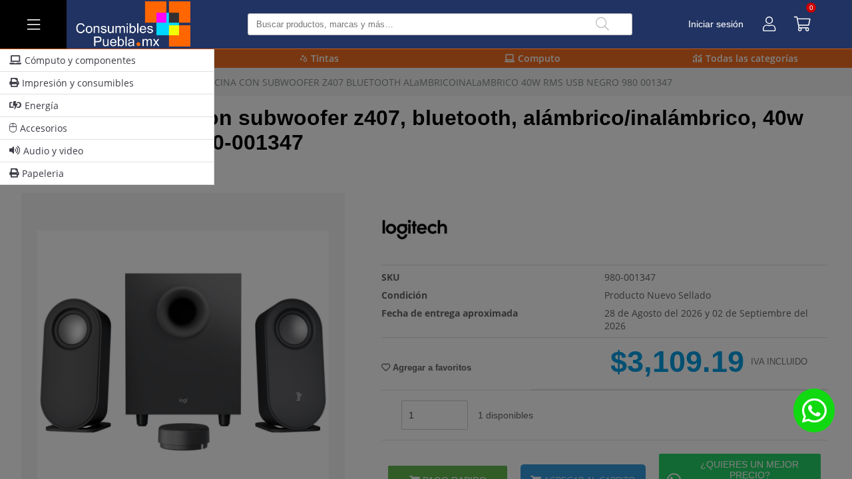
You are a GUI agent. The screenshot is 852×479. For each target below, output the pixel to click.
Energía (42, 105)
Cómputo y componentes (80, 60)
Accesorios (43, 128)
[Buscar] (602, 24)
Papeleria (43, 173)
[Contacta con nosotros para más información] (814, 410)
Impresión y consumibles (78, 83)
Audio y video (53, 150)
